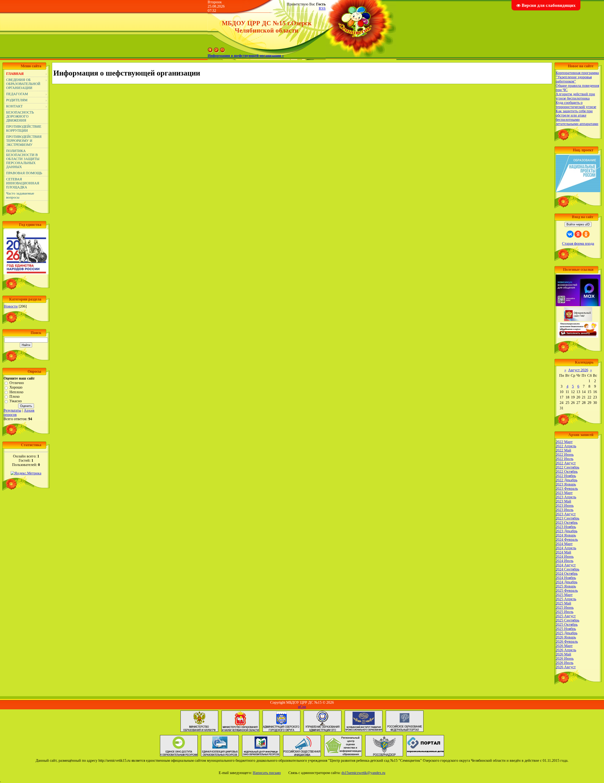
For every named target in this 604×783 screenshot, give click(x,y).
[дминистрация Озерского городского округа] (281, 732)
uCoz (302, 707)
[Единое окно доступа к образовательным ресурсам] (179, 756)
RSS (322, 8)
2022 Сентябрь (567, 467)
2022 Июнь (565, 455)
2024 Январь (566, 535)
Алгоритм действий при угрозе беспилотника (575, 96)
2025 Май (563, 603)
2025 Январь (566, 586)
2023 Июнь (565, 506)
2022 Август (566, 463)
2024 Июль (564, 561)
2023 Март (564, 493)
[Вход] (222, 51)
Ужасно (15, 401)
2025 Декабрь (566, 633)
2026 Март (564, 646)
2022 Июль (564, 459)
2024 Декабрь (566, 582)
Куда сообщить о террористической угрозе (576, 105)
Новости (11, 306)
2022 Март (564, 442)
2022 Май (563, 450)
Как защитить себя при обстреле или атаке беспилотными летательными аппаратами (577, 117)
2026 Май (563, 654)
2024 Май (563, 552)
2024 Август (566, 565)
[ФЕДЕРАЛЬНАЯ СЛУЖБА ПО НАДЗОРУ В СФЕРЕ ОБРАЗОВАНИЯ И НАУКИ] (384, 756)
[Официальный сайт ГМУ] (578, 320)
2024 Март (564, 544)
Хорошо (15, 387)
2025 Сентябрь (567, 620)
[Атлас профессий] (364, 732)
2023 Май (563, 501)
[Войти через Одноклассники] (586, 234)
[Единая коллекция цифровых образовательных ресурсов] (220, 756)
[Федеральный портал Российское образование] (405, 732)
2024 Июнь (565, 556)
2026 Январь (566, 637)
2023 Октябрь (567, 523)
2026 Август (566, 667)
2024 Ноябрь (566, 578)
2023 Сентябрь (567, 518)
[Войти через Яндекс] (578, 234)
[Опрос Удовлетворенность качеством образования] (578, 336)
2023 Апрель (566, 497)
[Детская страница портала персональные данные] (425, 756)
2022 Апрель (566, 446)
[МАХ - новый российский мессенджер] (578, 305)
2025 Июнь (565, 607)
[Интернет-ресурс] (302, 756)
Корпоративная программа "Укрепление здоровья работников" (577, 77)
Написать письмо (267, 773)
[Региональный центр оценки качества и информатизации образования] (343, 756)
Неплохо (16, 392)
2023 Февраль (567, 489)
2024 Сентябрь (567, 569)
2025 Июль (564, 612)
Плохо (14, 396)
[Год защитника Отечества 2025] (26, 273)
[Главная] (210, 51)
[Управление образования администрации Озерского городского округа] (322, 732)
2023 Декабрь (566, 531)
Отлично (16, 383)
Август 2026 (578, 370)
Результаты (12, 410)
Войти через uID (578, 224)
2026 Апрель (566, 650)
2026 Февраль (567, 641)
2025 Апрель (566, 599)
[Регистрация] (216, 51)
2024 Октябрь (567, 573)
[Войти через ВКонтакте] (570, 234)
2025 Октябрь (567, 624)
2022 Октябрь (567, 472)
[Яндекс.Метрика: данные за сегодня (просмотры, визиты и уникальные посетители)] (26, 473)
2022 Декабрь (566, 480)
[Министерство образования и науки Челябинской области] (240, 732)
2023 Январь (566, 484)
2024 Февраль (567, 540)
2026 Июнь (565, 658)
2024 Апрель (566, 548)
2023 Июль (564, 510)
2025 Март (564, 595)
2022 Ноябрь (566, 476)
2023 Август (566, 514)
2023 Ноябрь (566, 527)
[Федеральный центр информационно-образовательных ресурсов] (261, 756)
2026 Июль (564, 663)
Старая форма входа (578, 243)
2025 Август (566, 616)
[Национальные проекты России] (578, 191)
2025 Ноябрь (566, 629)
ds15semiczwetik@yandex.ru (363, 773)
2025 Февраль (567, 590)
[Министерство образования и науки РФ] (199, 732)
